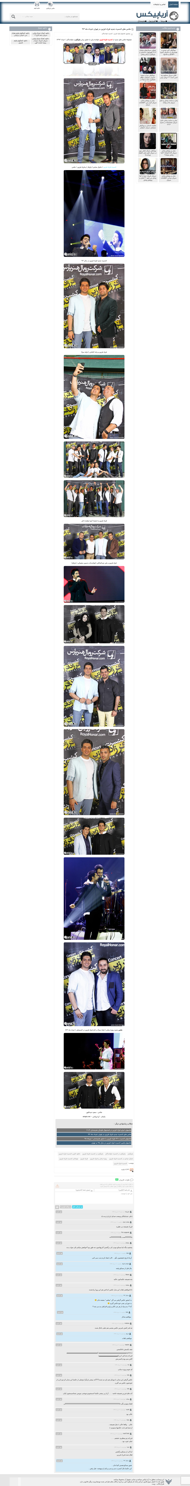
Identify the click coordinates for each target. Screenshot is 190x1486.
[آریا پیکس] (158, 16)
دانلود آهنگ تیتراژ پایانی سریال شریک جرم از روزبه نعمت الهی (40, 41)
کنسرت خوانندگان (107, 34)
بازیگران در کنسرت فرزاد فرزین (92, 1154)
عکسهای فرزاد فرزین (119, 34)
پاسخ (57, 1211)
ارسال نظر (76, 1207)
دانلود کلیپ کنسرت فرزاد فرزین (69, 1154)
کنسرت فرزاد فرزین (109, 167)
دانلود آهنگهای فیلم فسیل (20, 42)
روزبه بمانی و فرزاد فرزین (98, 1159)
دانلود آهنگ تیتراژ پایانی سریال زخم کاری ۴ (41, 34)
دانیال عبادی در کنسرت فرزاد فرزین (121, 1159)
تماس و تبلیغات (159, 4)
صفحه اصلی (173, 4)
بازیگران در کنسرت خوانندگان (115, 1154)
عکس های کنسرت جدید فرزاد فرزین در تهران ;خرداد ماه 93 (106, 29)
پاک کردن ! (64, 1207)
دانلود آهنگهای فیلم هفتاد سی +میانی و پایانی (20, 34)
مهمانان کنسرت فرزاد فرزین (68, 1159)
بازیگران (130, 1154)
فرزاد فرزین (84, 1159)
